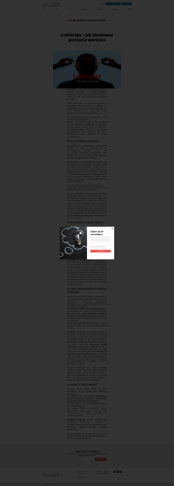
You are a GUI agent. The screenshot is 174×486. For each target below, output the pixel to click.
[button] (112, 228)
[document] (87, 243)
